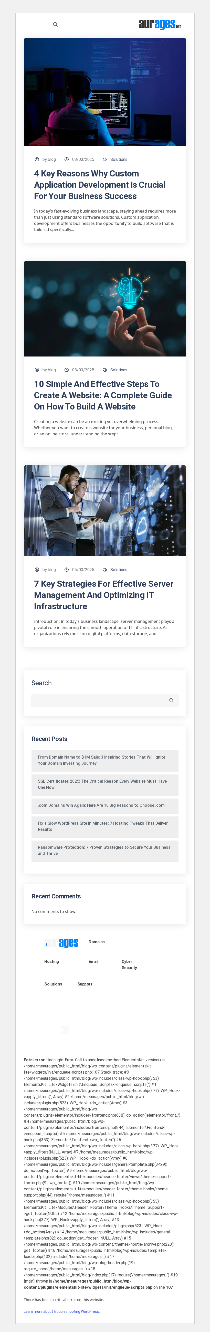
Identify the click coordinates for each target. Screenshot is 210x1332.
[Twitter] (60, 1022)
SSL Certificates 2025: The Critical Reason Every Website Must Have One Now (102, 784)
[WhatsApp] (65, 1030)
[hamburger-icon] (36, 25)
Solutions (118, 159)
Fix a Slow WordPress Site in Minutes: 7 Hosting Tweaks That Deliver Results (103, 826)
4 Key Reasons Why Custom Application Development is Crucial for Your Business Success (99, 184)
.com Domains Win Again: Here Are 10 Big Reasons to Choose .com (101, 805)
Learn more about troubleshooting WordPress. (62, 1311)
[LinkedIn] (52, 1022)
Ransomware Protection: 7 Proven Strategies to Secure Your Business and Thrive (104, 850)
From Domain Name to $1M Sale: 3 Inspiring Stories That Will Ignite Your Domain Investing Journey (101, 760)
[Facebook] (56, 1030)
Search (42, 682)
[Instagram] (69, 1022)
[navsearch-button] (55, 25)
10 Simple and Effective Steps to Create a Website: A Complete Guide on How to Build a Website (103, 395)
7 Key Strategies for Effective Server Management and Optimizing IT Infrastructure (103, 595)
